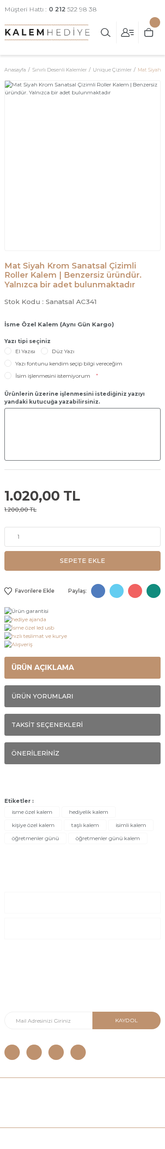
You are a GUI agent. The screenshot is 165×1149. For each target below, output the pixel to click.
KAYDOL (126, 1020)
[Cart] (150, 32)
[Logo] (47, 32)
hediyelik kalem (88, 812)
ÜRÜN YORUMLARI (42, 696)
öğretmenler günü (35, 838)
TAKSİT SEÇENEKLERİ (47, 725)
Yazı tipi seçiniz (27, 341)
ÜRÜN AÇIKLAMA (42, 667)
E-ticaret (62, 1138)
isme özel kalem (32, 812)
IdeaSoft (32, 1138)
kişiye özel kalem (33, 825)
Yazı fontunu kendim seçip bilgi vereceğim (68, 363)
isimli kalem (131, 825)
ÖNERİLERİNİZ (35, 753)
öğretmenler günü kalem (108, 838)
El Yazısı (25, 351)
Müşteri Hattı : (50, 9)
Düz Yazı (63, 351)
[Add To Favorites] (29, 591)
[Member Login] (128, 32)
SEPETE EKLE (82, 561)
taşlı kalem (85, 825)
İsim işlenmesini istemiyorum (52, 375)
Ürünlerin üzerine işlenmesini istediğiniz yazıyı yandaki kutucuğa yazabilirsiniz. (74, 397)
